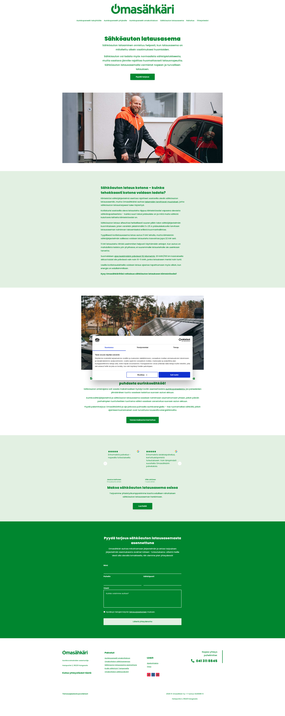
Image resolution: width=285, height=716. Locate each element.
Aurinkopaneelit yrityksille (115, 21)
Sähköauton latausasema (172, 21)
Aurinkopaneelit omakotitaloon (143, 21)
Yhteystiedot (203, 21)
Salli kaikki (174, 375)
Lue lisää (142, 506)
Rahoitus (190, 21)
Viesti (106, 588)
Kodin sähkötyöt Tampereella (117, 668)
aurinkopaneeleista (175, 389)
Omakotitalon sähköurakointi (117, 672)
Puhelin (107, 576)
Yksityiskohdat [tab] (142, 347)
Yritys (149, 667)
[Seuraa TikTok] (149, 674)
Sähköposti (148, 576)
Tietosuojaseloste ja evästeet (75, 694)
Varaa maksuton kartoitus (142, 420)
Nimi (106, 565)
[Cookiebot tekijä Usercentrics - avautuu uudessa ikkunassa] (180, 340)
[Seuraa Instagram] (157, 674)
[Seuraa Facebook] (153, 674)
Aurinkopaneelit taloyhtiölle (88, 21)
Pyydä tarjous (142, 77)
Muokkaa (140, 375)
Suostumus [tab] (109, 347)
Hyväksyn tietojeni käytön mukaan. (130, 612)
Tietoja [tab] (176, 347)
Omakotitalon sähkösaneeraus (117, 661)
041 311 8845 (206, 660)
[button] (179, 463)
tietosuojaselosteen (138, 612)
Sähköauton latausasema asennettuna (121, 665)
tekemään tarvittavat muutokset (161, 201)
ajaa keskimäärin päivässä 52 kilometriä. (134, 256)
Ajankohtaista (152, 663)
